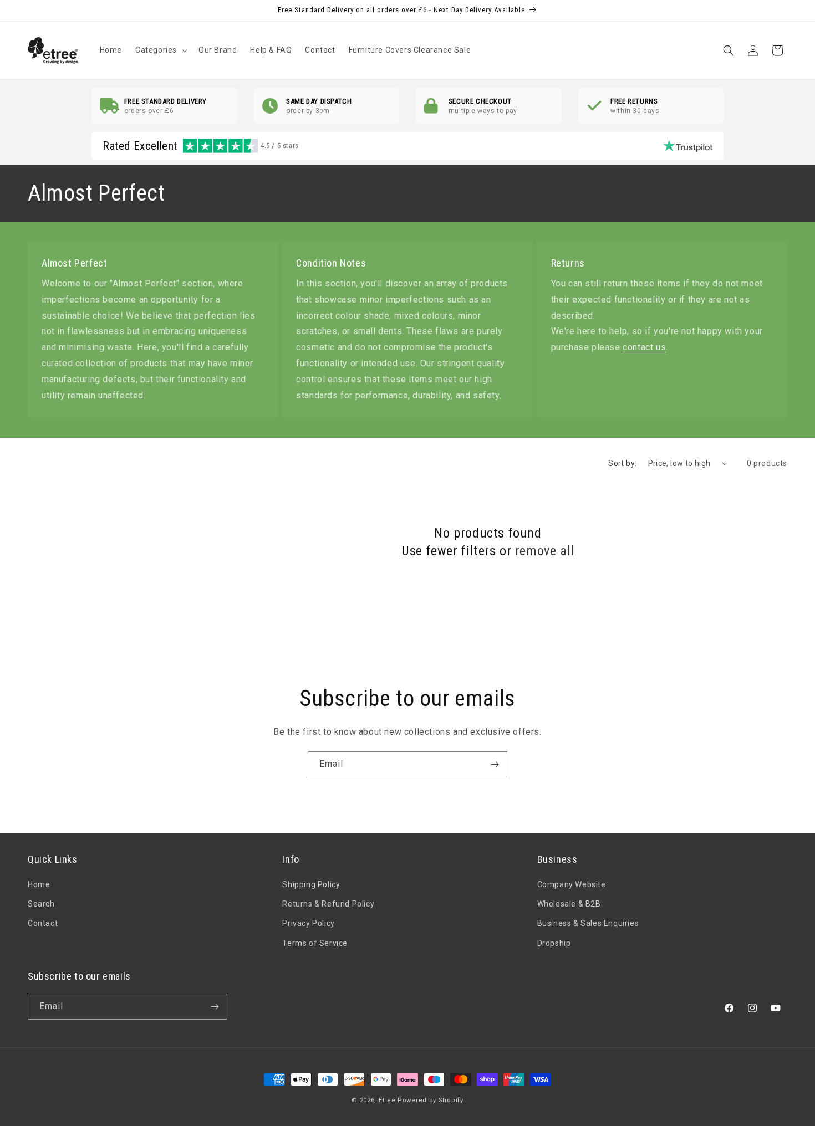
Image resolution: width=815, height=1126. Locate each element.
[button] (160, 50)
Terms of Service (315, 943)
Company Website (571, 884)
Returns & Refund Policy (328, 903)
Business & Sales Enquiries (588, 923)
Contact (43, 923)
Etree (387, 1100)
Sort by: (622, 463)
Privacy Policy (308, 923)
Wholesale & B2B (569, 903)
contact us (644, 347)
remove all (544, 550)
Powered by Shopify (430, 1100)
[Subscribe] (494, 764)
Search (41, 903)
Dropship (554, 943)
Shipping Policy (311, 884)
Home (39, 884)
